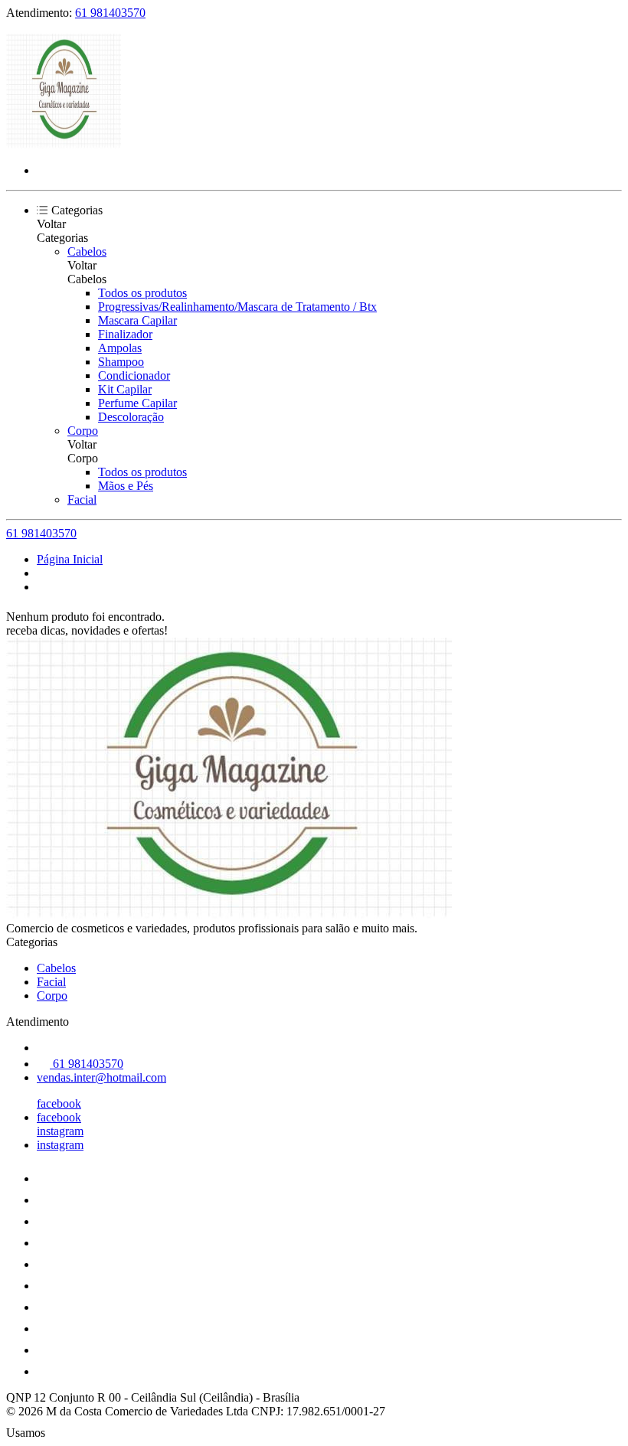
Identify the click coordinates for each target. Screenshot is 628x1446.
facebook (59, 1103)
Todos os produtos (142, 292)
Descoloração (131, 416)
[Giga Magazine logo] (63, 144)
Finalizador (125, 334)
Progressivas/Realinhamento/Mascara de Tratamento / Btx (237, 306)
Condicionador (134, 375)
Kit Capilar (125, 389)
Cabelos (86, 251)
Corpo (82, 430)
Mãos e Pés (125, 485)
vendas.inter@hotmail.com (101, 1077)
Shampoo (121, 361)
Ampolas (120, 347)
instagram (60, 1131)
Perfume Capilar (137, 403)
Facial (81, 499)
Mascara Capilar (137, 320)
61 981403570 (110, 12)
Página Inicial (70, 559)
